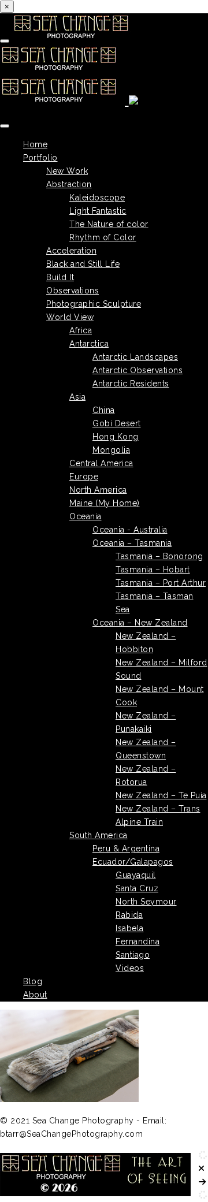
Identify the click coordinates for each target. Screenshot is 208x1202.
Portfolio (40, 157)
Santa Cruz (137, 888)
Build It (60, 277)
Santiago (133, 954)
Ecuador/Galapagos (132, 861)
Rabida (129, 915)
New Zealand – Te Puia (161, 795)
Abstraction (69, 184)
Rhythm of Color (102, 237)
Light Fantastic (98, 210)
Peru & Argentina (125, 848)
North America (98, 489)
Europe (83, 476)
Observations (72, 290)
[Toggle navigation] (4, 41)
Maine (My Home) (104, 503)
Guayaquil (136, 875)
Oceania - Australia (130, 529)
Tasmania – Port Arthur (161, 582)
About (35, 994)
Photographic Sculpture (93, 303)
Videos (130, 968)
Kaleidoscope (97, 197)
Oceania (85, 516)
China (103, 410)
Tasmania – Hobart (153, 569)
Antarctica (89, 343)
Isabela (130, 928)
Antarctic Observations (137, 370)
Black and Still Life (83, 264)
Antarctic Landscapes (135, 357)
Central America (101, 463)
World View (70, 317)
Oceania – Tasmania (132, 543)
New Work (67, 171)
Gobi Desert (116, 423)
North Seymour (146, 901)
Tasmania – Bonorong (159, 556)
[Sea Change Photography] (72, 68)
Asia (77, 396)
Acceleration (71, 250)
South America (98, 835)
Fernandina (137, 941)
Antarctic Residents (130, 383)
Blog (32, 981)
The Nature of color (108, 224)
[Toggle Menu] (4, 126)
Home (35, 144)
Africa (80, 330)
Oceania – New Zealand (140, 622)
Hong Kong (115, 436)
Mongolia (111, 450)
